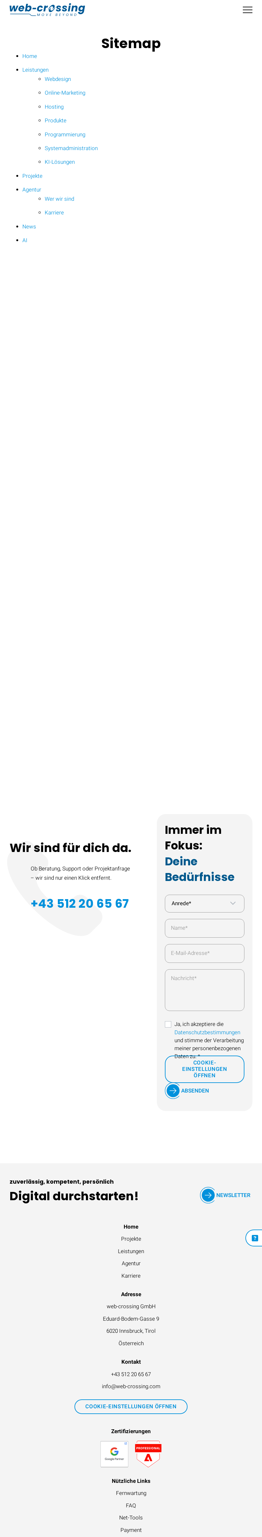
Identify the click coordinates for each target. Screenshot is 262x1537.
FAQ (131, 1506)
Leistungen (131, 1251)
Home (131, 1227)
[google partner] (114, 1454)
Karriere (131, 1276)
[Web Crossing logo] (47, 9)
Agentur (131, 1263)
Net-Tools (131, 1518)
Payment (131, 1530)
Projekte (131, 1239)
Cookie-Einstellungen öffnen (204, 1069)
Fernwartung (131, 1493)
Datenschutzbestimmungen (207, 1032)
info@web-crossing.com (131, 1386)
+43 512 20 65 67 (80, 903)
